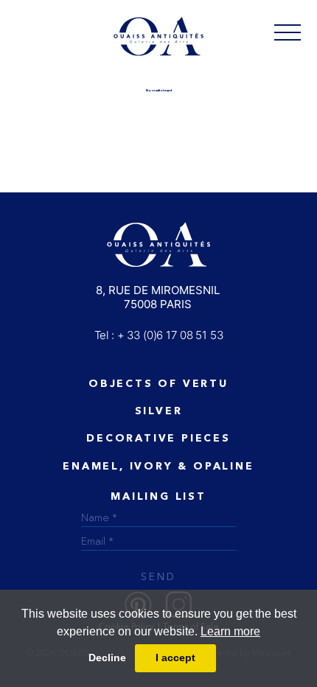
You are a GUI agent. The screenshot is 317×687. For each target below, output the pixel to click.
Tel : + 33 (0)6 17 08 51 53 (158, 335)
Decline (107, 657)
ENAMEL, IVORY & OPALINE (158, 466)
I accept (175, 657)
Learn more (230, 631)
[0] (287, 31)
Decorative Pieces (158, 438)
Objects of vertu (158, 384)
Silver (159, 411)
